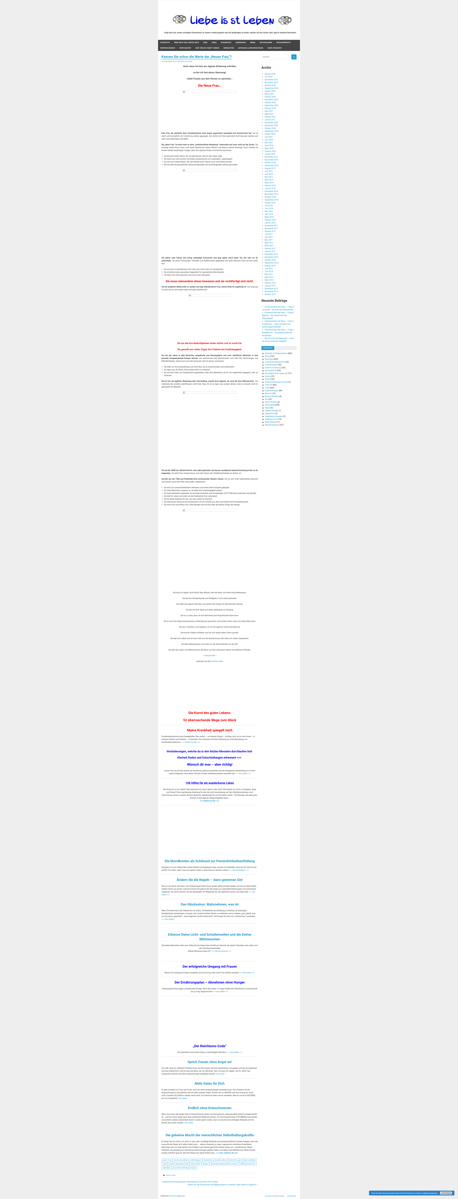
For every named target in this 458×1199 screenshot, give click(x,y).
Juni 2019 (269, 174)
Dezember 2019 (271, 157)
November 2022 (271, 100)
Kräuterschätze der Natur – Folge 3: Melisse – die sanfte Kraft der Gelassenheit (278, 315)
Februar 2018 (270, 220)
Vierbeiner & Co (271, 419)
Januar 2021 (270, 120)
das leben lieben (220, 1160)
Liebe (205, 42)
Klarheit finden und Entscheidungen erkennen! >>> (209, 757)
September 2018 (271, 200)
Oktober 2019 (270, 162)
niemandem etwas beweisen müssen (224, 1164)
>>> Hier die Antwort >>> (221, 951)
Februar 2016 (270, 283)
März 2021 (269, 114)
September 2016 (271, 263)
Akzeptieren (446, 1193)
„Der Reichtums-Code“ (209, 1046)
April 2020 (269, 145)
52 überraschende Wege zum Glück (209, 720)
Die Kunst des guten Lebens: (209, 713)
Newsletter (229, 48)
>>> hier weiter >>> (243, 773)
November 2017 (271, 228)
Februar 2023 (270, 97)
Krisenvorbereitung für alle (276, 382)
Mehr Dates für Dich (210, 1083)
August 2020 (270, 134)
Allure (267, 356)
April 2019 (269, 180)
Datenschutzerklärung (274, 1196)
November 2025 (271, 82)
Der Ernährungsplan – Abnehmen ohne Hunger (210, 982)
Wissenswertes (283, 42)
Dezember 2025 (271, 79)
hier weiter (220, 1074)
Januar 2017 (270, 251)
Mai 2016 (269, 274)
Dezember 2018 (271, 191)
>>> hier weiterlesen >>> (239, 870)
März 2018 (269, 217)
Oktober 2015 (270, 294)
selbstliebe (166, 1168)
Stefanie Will (209, 655)
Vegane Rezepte (271, 410)
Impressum (291, 1196)
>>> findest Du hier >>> (190, 742)
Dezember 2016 (271, 254)
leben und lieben (250, 1160)
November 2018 (271, 194)
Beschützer (208, 1160)
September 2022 (271, 105)
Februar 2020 (270, 151)
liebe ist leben (195, 1164)
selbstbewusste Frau (247, 1164)
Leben (214, 42)
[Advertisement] (209, 234)
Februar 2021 (270, 117)
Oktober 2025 (270, 85)
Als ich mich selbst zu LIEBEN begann (187, 1160)
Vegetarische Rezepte (274, 416)
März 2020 (269, 148)
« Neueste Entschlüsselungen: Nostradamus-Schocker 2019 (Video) (189, 1182)
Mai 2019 (269, 177)
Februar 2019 (270, 185)
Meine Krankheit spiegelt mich (209, 730)
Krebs (252, 42)
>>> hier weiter (167, 919)
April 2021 (269, 111)
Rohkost (268, 393)
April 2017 (269, 243)
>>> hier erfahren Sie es (226, 1153)
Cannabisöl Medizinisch (275, 362)
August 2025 (270, 91)
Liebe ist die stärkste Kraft (178, 1164)
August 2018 (270, 203)
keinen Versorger (235, 1160)
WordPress (173, 1196)
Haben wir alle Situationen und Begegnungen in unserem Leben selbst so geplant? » (223, 1184)
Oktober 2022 (270, 102)
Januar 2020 (270, 154)
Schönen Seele (217, 661)
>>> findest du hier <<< (209, 801)
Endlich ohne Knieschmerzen (210, 1108)
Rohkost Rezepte (272, 396)
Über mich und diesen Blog (186, 42)
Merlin (182, 1196)
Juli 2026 (269, 77)
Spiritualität (185, 48)
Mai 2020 (269, 142)
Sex (266, 399)
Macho (205, 1164)
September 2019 (271, 165)
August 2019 (270, 168)
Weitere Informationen (430, 1193)
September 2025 (271, 88)
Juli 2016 (269, 268)
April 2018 (269, 214)
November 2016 (271, 257)
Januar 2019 (270, 188)
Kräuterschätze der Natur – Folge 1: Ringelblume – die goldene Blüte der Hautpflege (278, 333)
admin (190, 61)
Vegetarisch (270, 413)
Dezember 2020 (271, 122)
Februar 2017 (270, 248)
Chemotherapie (271, 365)
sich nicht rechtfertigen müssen (184, 1168)
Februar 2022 (270, 108)
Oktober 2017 (270, 231)
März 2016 (269, 280)
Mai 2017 (269, 240)
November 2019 (271, 160)
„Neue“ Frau (167, 1160)
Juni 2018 (269, 208)
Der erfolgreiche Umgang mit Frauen (210, 966)
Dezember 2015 (271, 288)
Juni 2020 (269, 140)
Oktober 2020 (270, 128)
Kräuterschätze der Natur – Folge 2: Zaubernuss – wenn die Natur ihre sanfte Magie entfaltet (278, 324)
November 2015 (271, 291)
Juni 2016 (269, 271)
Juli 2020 (269, 137)
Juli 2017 (269, 234)
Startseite (165, 42)
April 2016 (269, 277)
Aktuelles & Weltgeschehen (250, 48)
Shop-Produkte (275, 48)
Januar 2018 (270, 223)
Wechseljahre (266, 42)
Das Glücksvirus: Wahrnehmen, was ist (210, 904)
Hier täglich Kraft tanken (207, 48)
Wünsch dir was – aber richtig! (209, 764)
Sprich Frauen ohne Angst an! (210, 1062)
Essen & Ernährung (273, 368)
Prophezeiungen (167, 48)
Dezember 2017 (271, 225)
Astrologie (269, 359)
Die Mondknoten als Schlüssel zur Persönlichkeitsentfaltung (210, 861)
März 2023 (269, 94)
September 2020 (271, 131)
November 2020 (271, 125)
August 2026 (270, 74)
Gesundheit (226, 42)
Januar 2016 (270, 286)
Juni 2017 (269, 237)
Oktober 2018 (270, 197)
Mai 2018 (269, 211)
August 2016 (270, 266)
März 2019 (269, 183)
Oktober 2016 (270, 260)
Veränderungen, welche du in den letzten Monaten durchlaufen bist (210, 751)
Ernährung (241, 42)
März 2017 (269, 245)
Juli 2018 (269, 205)
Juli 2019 (269, 171)
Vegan (267, 408)
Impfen (268, 376)
